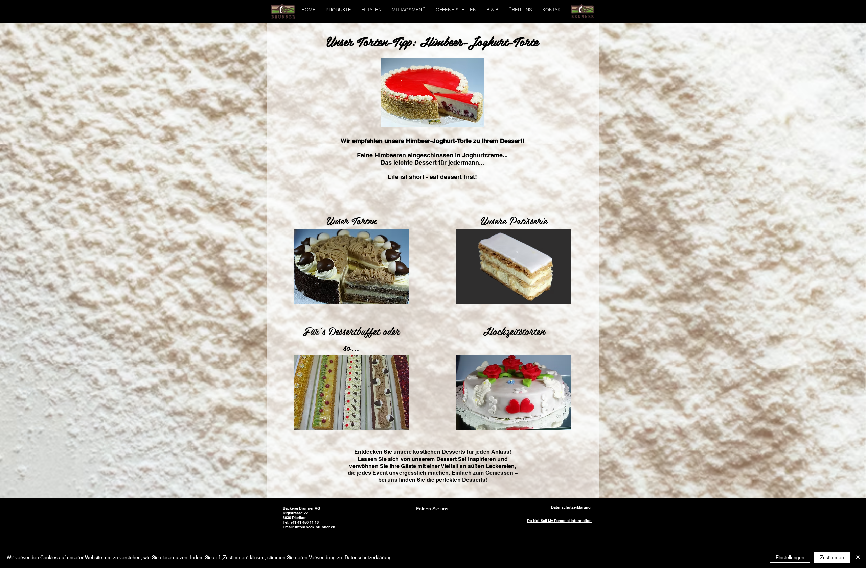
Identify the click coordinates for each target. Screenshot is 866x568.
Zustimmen (832, 557)
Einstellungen (790, 557)
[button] (371, 10)
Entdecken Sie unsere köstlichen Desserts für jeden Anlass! (432, 452)
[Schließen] (858, 557)
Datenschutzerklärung (368, 557)
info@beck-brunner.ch (315, 527)
